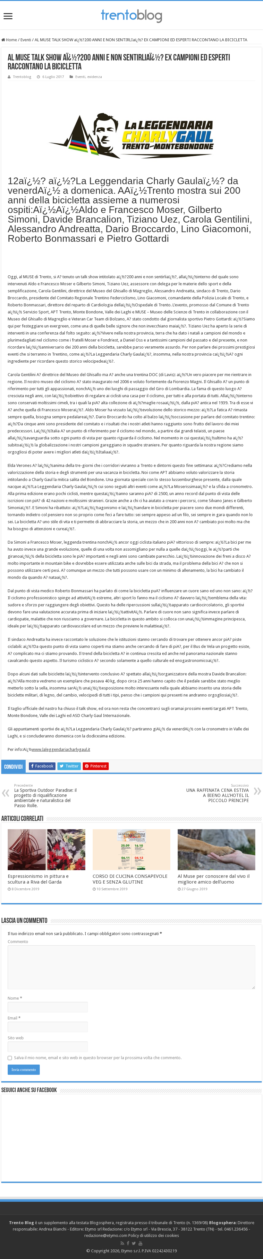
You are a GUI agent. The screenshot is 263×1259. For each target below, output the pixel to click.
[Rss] (122, 1243)
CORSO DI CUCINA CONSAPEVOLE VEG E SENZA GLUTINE (130, 879)
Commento (18, 941)
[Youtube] (140, 1243)
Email (14, 1018)
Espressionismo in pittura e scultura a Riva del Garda (38, 879)
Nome (15, 998)
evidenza (94, 77)
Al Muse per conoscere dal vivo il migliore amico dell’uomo (214, 879)
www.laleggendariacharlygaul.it (61, 749)
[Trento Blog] (131, 15)
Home (11, 39)
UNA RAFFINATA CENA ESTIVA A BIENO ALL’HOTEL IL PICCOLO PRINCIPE (217, 793)
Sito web (16, 1037)
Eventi (26, 39)
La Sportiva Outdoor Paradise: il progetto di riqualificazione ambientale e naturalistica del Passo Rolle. (45, 795)
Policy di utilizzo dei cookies (153, 1235)
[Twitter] (134, 1243)
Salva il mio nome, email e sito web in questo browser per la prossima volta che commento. (98, 1057)
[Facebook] (128, 1243)
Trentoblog (22, 77)
